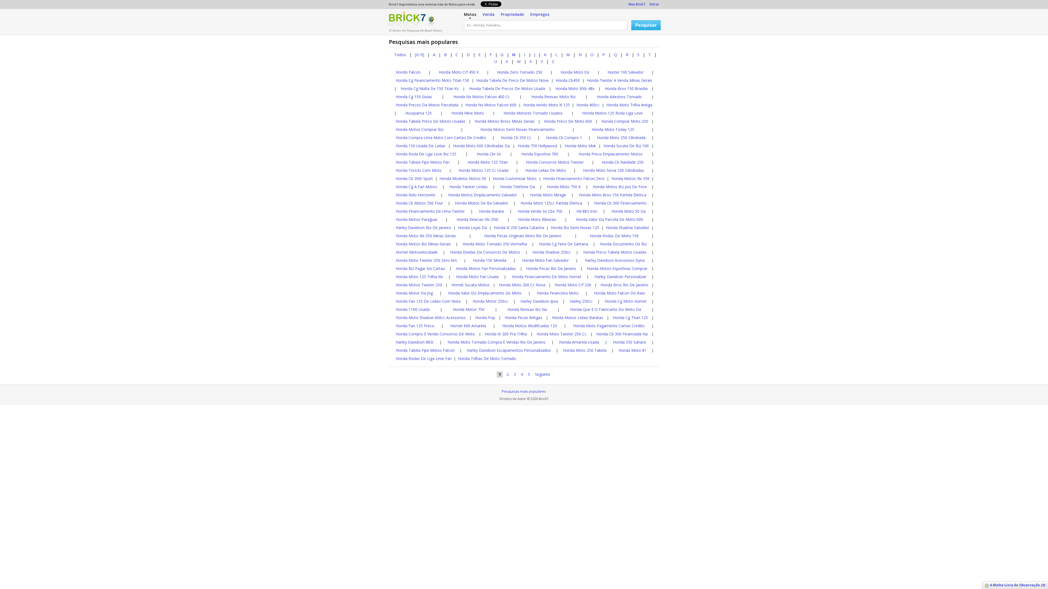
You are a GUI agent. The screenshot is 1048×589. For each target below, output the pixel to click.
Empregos (539, 14)
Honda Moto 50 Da (628, 211)
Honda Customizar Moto (515, 178)
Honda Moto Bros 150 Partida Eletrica (612, 194)
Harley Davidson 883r (415, 342)
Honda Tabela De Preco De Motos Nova (512, 80)
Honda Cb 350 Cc (516, 137)
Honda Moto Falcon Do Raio (619, 293)
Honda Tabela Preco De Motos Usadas (430, 121)
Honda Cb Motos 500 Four (419, 203)
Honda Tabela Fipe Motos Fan (422, 162)
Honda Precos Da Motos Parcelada (427, 104)
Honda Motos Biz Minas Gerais (423, 244)
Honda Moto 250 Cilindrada (621, 137)
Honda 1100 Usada (413, 309)
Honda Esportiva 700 (539, 154)
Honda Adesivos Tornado (619, 96)
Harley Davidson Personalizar (620, 276)
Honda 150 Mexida (489, 260)
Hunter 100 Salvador (626, 72)
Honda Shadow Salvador (627, 227)
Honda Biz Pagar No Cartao (420, 268)
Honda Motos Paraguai (416, 219)
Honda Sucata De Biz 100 (626, 145)
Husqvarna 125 (418, 113)
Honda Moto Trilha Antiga (629, 104)
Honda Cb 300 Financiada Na (622, 333)
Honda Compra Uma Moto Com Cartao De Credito (441, 137)
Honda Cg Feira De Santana (563, 244)
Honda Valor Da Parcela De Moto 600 (609, 219)
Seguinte (542, 374)
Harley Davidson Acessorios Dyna (615, 260)
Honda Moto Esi (575, 72)
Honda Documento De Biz (623, 244)
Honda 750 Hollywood (537, 145)
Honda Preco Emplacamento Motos (610, 154)
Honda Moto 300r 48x (574, 88)
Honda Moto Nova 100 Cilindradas (613, 170)
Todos (400, 54)
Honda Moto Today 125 (613, 129)
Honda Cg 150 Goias (414, 96)
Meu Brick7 (637, 4)
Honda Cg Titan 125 (630, 317)
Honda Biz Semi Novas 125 (575, 227)
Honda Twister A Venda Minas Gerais (619, 80)
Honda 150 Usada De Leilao (420, 145)
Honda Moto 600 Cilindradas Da (481, 145)
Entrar (654, 4)
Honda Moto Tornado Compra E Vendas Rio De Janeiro (497, 342)
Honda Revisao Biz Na (527, 309)
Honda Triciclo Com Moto (419, 170)
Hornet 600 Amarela (468, 325)
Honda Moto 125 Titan (488, 162)
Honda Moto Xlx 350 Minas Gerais (426, 235)
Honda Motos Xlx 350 (630, 178)
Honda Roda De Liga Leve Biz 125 (426, 154)
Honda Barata (491, 211)
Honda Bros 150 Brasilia (626, 88)
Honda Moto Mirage (548, 194)
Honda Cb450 (568, 80)
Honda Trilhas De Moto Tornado (487, 358)
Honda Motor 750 (468, 309)
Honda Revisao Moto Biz (553, 96)
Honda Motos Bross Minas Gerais (505, 121)
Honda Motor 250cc (490, 301)
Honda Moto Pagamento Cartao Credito (609, 325)
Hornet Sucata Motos (470, 284)
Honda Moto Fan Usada (477, 276)
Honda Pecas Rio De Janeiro (551, 268)
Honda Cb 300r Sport (414, 178)
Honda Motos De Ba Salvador (481, 203)
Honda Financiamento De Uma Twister (430, 211)
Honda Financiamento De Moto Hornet (546, 276)
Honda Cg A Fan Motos (416, 186)
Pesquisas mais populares (524, 391)
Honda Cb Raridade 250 (623, 162)
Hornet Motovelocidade (417, 252)
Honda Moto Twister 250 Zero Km (426, 260)
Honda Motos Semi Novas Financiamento (517, 129)
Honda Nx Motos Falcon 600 (490, 104)
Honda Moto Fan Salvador (545, 260)
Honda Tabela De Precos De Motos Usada (507, 88)
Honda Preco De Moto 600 (568, 121)
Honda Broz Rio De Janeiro (624, 284)
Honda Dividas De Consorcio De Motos (485, 252)
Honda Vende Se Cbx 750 (540, 211)
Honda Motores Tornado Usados (533, 113)
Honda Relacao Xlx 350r (478, 219)
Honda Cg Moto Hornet (626, 301)
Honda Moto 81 (632, 350)
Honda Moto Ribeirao (537, 219)
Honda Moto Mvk (580, 145)
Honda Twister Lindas (468, 186)
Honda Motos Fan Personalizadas (486, 268)
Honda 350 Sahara (629, 342)
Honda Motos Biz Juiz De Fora (620, 186)
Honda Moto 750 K (564, 186)
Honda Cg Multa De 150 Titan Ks (430, 88)
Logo (407, 19)
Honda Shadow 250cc (551, 252)
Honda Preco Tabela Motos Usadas (615, 252)
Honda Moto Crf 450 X (459, 72)
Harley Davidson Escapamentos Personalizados (509, 350)
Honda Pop (485, 317)
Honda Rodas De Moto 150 (614, 235)
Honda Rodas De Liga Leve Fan (424, 358)
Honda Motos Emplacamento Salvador (482, 194)
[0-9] (419, 54)
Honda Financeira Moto (558, 293)
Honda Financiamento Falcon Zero (574, 178)
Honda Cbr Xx (489, 154)
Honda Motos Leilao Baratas (577, 317)
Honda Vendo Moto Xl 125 (546, 104)
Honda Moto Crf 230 (573, 284)
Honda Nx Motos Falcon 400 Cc (481, 96)
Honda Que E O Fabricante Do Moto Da (605, 309)
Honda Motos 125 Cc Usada (483, 170)
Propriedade (512, 14)
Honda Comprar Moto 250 (624, 121)
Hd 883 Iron (586, 211)
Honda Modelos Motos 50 (462, 178)
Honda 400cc (588, 104)
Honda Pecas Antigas (523, 317)
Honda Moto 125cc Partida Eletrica (551, 203)
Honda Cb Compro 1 (564, 137)
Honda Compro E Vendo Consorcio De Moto (435, 333)
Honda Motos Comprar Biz (419, 129)
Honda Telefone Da (517, 186)
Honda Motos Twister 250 (419, 284)
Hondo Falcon (408, 72)
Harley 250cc (581, 301)
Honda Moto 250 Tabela (584, 350)
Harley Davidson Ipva (539, 301)
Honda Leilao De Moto (545, 170)
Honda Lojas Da (472, 227)
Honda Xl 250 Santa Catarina (519, 227)
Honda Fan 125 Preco (415, 325)
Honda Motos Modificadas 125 (529, 325)
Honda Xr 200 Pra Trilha (506, 333)
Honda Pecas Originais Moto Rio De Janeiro (522, 235)
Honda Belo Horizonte (415, 194)
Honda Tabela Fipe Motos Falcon (425, 350)
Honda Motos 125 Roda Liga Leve (612, 113)
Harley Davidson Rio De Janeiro (423, 227)
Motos (470, 14)
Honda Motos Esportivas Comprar (617, 268)
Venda (489, 14)
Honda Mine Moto (467, 113)
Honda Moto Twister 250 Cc (561, 333)
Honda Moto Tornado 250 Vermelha (495, 244)
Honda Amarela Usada (579, 342)
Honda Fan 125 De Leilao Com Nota (428, 301)
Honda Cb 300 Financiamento (620, 203)
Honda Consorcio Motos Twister (555, 162)
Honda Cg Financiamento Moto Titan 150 (432, 80)
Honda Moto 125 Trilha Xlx (419, 276)
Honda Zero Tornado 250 (519, 72)
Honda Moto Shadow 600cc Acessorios (431, 317)
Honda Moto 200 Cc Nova (522, 284)
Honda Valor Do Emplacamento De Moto (485, 293)
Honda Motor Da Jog (414, 293)
